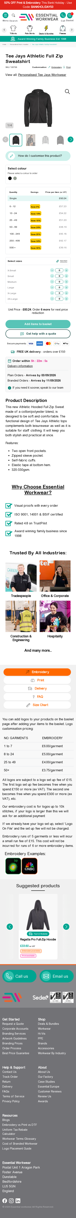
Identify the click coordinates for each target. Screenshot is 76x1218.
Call (63, 20)
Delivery (7, 1086)
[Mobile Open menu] (13, 15)
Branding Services (14, 1033)
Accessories (46, 1048)
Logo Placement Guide (16, 1148)
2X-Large (12, 299)
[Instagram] (12, 1200)
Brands (42, 1043)
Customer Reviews (50, 1091)
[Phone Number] (9, 976)
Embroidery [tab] (40, 672)
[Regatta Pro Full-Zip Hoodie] (38, 915)
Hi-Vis (41, 1033)
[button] (9, 927)
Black (10, 178)
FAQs (5, 1091)
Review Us (44, 1096)
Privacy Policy (11, 1101)
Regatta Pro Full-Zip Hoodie (38, 939)
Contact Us (9, 1071)
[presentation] (4, 30)
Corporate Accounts (15, 1028)
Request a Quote (13, 1023)
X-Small (12, 270)
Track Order (10, 1076)
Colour (22, 168)
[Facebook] (5, 1200)
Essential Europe (48, 1086)
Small (11, 276)
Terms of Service (13, 1096)
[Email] (46, 976)
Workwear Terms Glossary (19, 1138)
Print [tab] (40, 680)
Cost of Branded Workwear (19, 1143)
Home (4, 44)
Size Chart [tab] (40, 705)
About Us (44, 1071)
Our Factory (45, 1076)
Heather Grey (15, 178)
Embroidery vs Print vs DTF (19, 1124)
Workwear (44, 1028)
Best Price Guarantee (15, 1053)
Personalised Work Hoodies (19, 44)
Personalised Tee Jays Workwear (42, 75)
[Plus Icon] (66, 270)
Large (11, 287)
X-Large (12, 293)
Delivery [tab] (41, 688)
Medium (12, 282)
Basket (70, 13)
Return (6, 1081)
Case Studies (46, 1081)
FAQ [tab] (40, 697)
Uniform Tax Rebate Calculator (14, 1131)
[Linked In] (18, 1200)
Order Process (11, 1048)
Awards (43, 1101)
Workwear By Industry (52, 1053)
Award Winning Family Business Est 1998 (42, 38)
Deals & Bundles (48, 1023)
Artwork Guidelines (14, 1038)
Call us (21, 976)
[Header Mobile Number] (63, 15)
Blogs (6, 1119)
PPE (40, 1038)
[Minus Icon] (52, 270)
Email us (60, 976)
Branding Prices (12, 1043)
